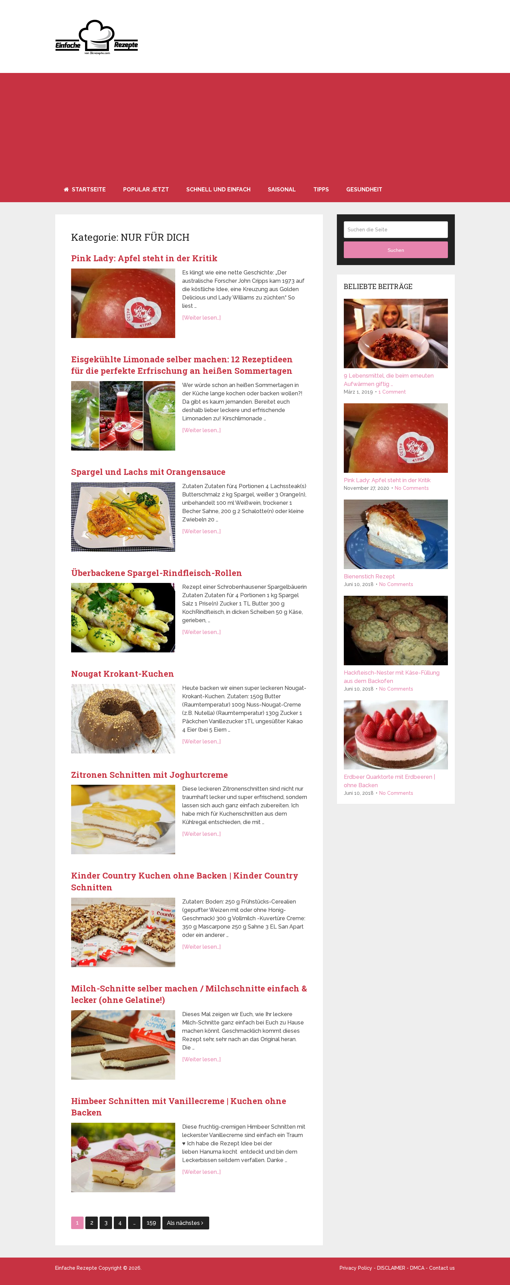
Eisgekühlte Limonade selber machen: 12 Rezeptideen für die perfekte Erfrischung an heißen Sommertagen (182, 365)
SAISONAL (282, 189)
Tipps (321, 189)
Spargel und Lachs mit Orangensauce (148, 471)
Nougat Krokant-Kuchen (122, 673)
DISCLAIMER (391, 1268)
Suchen (396, 250)
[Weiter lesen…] (201, 317)
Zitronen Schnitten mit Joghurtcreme (149, 774)
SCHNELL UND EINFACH (218, 189)
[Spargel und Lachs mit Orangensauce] (123, 517)
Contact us (442, 1268)
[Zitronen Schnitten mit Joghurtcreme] (123, 819)
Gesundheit (364, 189)
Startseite (88, 189)
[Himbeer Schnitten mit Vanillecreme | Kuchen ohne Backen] (123, 1157)
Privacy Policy (356, 1268)
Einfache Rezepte (76, 1268)
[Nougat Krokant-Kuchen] (123, 718)
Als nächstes (184, 1223)
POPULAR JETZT (146, 189)
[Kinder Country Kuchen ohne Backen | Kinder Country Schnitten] (123, 932)
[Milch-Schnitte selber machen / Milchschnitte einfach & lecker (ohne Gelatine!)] (123, 1045)
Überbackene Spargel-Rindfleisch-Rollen (156, 572)
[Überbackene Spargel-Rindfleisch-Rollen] (123, 617)
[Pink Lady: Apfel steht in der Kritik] (123, 303)
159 (151, 1222)
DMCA (417, 1268)
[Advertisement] (255, 125)
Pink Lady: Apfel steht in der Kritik (144, 258)
